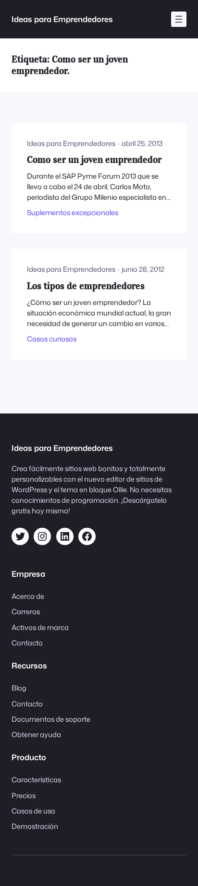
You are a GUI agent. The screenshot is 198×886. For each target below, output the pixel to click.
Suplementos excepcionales (72, 212)
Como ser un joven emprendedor (94, 159)
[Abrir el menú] (178, 19)
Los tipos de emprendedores (86, 285)
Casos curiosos (51, 339)
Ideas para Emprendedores (62, 18)
